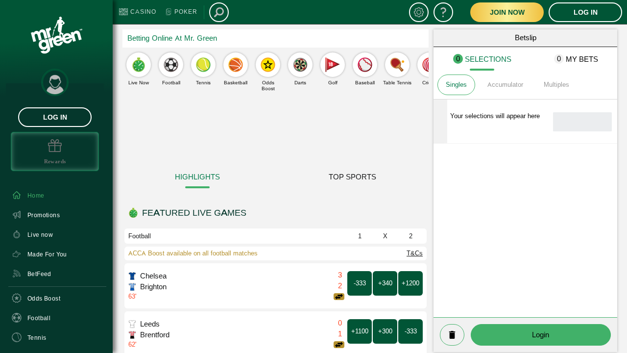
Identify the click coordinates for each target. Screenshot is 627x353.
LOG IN (55, 117)
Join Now (507, 12)
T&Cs (415, 253)
